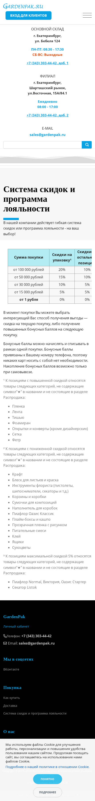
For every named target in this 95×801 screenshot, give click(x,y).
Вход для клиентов (28, 15)
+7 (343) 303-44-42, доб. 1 (47, 63)
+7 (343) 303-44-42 (36, 636)
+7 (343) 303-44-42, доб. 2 (47, 115)
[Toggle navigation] (87, 15)
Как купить (11, 698)
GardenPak (14, 616)
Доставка (10, 706)
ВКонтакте (11, 669)
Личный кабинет (16, 626)
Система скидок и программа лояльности (34, 713)
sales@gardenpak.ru (48, 134)
